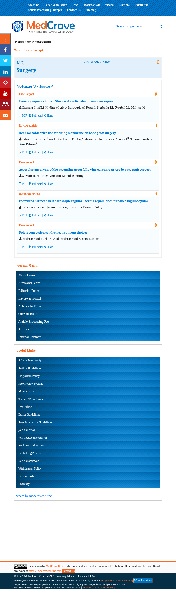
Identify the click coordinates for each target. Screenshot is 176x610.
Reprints (124, 4)
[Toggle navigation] (161, 26)
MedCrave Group (55, 566)
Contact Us (74, 10)
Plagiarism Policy (29, 376)
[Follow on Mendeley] (5, 104)
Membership (26, 391)
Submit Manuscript (30, 360)
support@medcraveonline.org (117, 580)
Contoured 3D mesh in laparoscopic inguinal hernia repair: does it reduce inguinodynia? (83, 201)
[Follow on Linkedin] (5, 71)
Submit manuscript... (29, 50)
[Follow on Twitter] (5, 60)
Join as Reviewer (28, 461)
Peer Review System (30, 384)
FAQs (75, 4)
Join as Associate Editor (32, 438)
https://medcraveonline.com (45, 570)
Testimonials (91, 4)
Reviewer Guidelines (31, 445)
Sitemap (91, 10)
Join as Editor (26, 430)
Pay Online (142, 4)
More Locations (143, 580)
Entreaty (24, 484)
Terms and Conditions (92, 587)
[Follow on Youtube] (5, 93)
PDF (24, 115)
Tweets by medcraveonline (33, 496)
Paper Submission (55, 4)
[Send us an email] (5, 115)
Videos (109, 4)
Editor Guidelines (29, 414)
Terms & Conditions (30, 399)
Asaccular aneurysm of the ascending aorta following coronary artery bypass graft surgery (85, 170)
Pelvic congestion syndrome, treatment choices (53, 233)
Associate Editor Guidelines (35, 422)
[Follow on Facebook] (5, 49)
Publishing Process (29, 453)
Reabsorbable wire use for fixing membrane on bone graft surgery (67, 133)
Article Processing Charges (45, 10)
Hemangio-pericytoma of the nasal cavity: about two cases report (66, 101)
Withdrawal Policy (30, 468)
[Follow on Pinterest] (5, 82)
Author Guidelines (29, 368)
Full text (36, 115)
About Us (33, 4)
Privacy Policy (109, 587)
